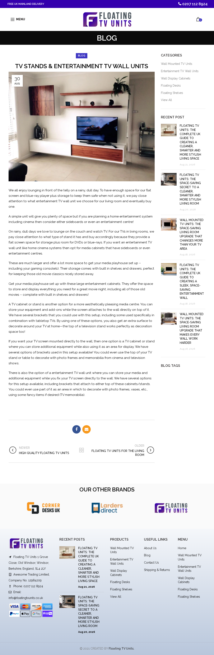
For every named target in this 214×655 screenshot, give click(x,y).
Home (182, 548)
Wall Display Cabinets (175, 78)
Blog (147, 555)
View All (166, 100)
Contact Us (151, 562)
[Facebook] (76, 429)
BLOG (81, 55)
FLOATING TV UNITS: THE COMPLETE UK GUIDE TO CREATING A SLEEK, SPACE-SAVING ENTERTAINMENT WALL (192, 281)
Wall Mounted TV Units (176, 63)
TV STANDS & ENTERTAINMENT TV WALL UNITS (81, 66)
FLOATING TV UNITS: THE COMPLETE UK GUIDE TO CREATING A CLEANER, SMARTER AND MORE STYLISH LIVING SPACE (190, 142)
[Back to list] (81, 450)
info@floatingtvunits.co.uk (26, 598)
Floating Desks (171, 85)
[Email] (86, 429)
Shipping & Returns (157, 570)
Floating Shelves (172, 93)
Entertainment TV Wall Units (180, 71)
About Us (150, 548)
